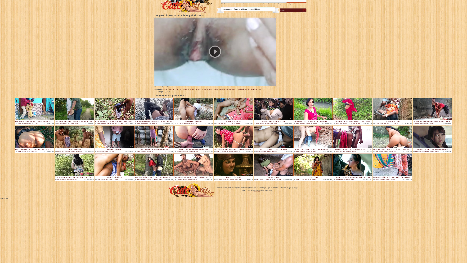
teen (193, 89)
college (184, 89)
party (275, 123)
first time (114, 123)
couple (215, 89)
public (234, 89)
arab (155, 179)
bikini (262, 123)
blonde (190, 179)
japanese (418, 151)
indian (170, 89)
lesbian (185, 179)
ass (69, 123)
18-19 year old (242, 89)
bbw (29, 123)
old (249, 89)
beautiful (254, 89)
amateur (64, 123)
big (395, 151)
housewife (35, 123)
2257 (255, 191)
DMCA (258, 191)
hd (174, 89)
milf (142, 123)
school (260, 89)
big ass (59, 123)
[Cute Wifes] (186, 6)
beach (267, 123)
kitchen (228, 89)
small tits (272, 179)
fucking (198, 89)
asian (165, 89)
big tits (238, 123)
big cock (205, 89)
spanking (233, 179)
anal (150, 123)
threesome (79, 151)
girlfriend (222, 89)
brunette (120, 123)
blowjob (195, 123)
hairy (210, 89)
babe (72, 123)
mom (23, 123)
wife (189, 89)
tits (239, 151)
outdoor (178, 89)
